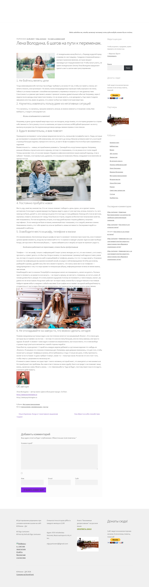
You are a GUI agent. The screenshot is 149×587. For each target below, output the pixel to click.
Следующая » (112, 56)
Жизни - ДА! (25, 6)
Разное (112, 187)
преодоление (26, 407)
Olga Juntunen (41, 39)
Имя (22, 478)
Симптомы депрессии (117, 190)
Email (50, 478)
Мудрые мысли (115, 179)
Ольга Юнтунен (115, 183)
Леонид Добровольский (118, 165)
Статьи (60, 18)
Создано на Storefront (25, 574)
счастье (45, 407)
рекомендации (36, 407)
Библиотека (114, 146)
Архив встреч (114, 143)
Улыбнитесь (91, 18)
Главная (19, 18)
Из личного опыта (116, 161)
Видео (112, 150)
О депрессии (75, 18)
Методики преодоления (31, 404)
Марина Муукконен (116, 172)
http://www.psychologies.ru (26, 394)
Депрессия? (46, 18)
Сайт (77, 478)
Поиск (109, 64)
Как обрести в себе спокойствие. (87, 414)
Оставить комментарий (56, 39)
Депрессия (113, 157)
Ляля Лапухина (115, 168)
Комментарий (27, 443)
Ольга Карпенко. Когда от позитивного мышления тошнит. (37, 415)
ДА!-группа (30, 18)
